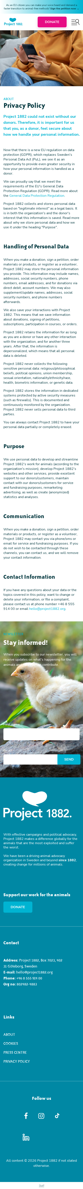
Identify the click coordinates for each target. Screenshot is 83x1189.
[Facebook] (26, 1116)
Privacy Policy (16, 1061)
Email (7, 750)
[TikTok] (57, 1116)
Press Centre (15, 1052)
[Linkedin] (26, 1137)
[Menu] (75, 22)
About (9, 1034)
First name (11, 724)
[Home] (13, 22)
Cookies (10, 1043)
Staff (41, 1185)
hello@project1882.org (47, 608)
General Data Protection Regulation (36, 195)
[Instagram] (42, 1115)
